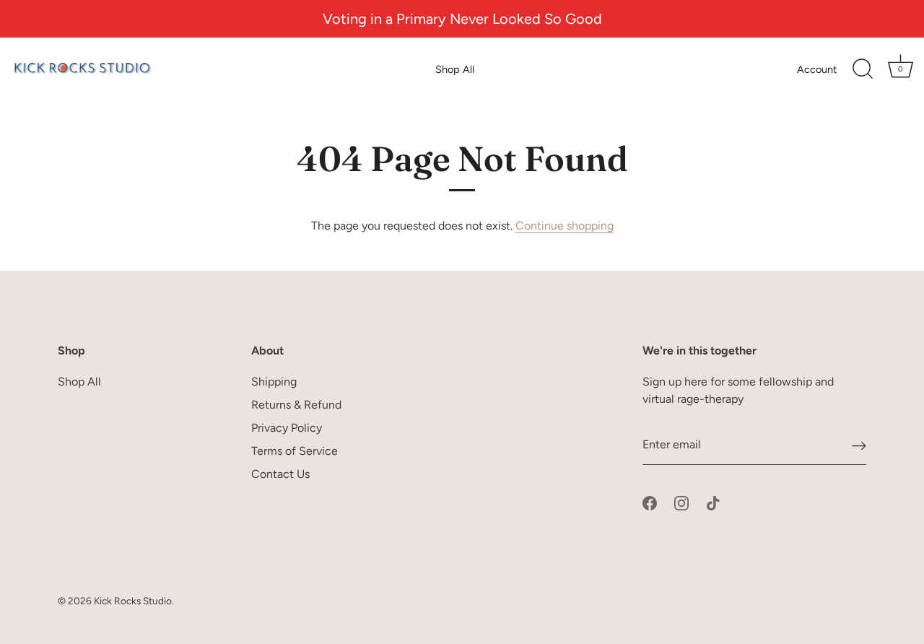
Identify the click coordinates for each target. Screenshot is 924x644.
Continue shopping (564, 225)
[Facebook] (649, 502)
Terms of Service (294, 451)
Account (817, 69)
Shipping (274, 381)
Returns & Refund (296, 405)
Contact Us (280, 474)
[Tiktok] (713, 502)
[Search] (863, 69)
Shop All (454, 69)
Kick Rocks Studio (133, 600)
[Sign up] (859, 445)
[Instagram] (681, 502)
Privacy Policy (286, 428)
